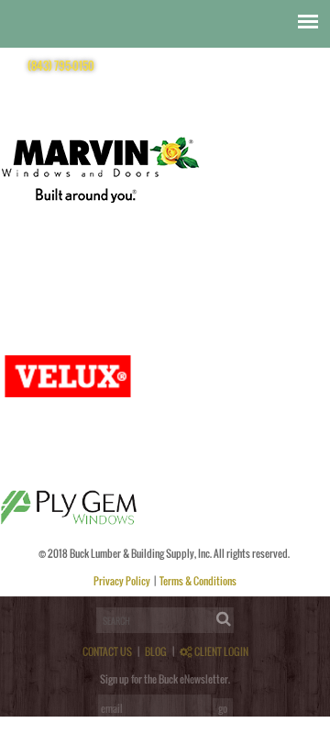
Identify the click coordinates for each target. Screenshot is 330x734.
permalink (301, 274)
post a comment (78, 295)
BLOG (156, 651)
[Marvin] (101, 265)
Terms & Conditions (198, 580)
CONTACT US (107, 651)
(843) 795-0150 (61, 65)
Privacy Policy (123, 580)
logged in (67, 591)
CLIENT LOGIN (220, 651)
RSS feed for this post (181, 285)
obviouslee (63, 274)
